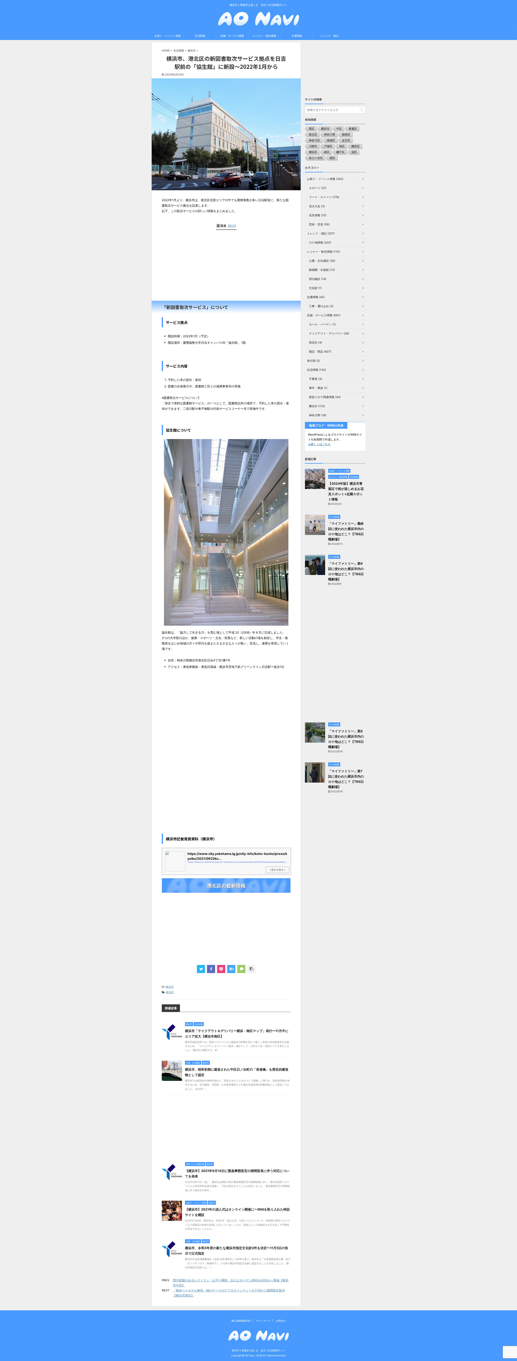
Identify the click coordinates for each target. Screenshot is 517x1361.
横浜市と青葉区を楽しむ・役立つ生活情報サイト (258, 1350)
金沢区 (346, 140)
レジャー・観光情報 (264, 35)
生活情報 (200, 35)
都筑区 (346, 134)
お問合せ (281, 1320)
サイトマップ (263, 1320)
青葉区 (353, 128)
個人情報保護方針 (241, 1320)
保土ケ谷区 (316, 158)
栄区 (354, 152)
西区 (311, 128)
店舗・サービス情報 (232, 35)
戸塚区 (328, 146)
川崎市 (313, 146)
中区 (339, 128)
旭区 (342, 146)
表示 (232, 225)
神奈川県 (329, 134)
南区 (332, 158)
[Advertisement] (226, 268)
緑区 (327, 152)
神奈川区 (314, 140)
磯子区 (340, 152)
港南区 (331, 140)
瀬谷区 (313, 152)
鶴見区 (355, 146)
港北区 (170, 992)
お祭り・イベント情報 (167, 35)
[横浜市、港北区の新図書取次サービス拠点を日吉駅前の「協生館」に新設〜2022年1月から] (231, 969)
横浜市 (170, 986)
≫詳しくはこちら (319, 444)
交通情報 (297, 35)
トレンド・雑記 (329, 35)
